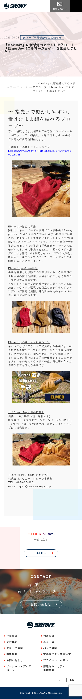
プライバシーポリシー (57, 660)
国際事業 (12, 654)
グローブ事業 (14, 648)
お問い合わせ (14, 660)
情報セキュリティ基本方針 (54, 668)
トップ (8, 87)
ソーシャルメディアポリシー (18, 668)
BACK (41, 553)
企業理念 (12, 635)
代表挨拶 (48, 635)
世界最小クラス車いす (57, 654)
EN (72, 680)
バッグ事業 (50, 648)
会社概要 (12, 641)
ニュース (22, 87)
